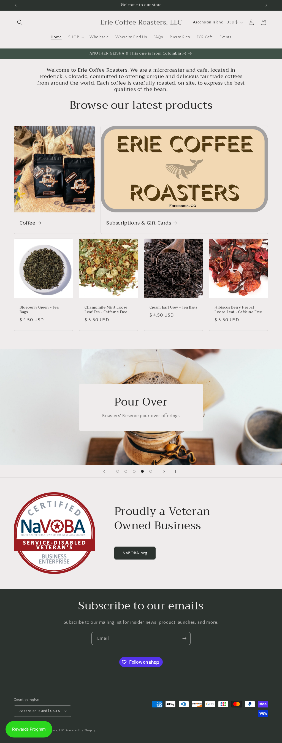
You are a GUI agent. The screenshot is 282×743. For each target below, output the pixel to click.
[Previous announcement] (16, 5)
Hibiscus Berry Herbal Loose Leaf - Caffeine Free (238, 310)
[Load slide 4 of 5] (142, 471)
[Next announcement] (266, 5)
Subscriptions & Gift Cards (138, 223)
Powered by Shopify (81, 730)
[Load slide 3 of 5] (134, 471)
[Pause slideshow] (178, 471)
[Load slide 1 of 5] (117, 471)
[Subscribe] (184, 638)
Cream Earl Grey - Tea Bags (173, 307)
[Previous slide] (104, 471)
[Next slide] (164, 471)
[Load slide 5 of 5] (151, 471)
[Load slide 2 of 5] (126, 471)
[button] (20, 22)
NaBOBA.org (135, 553)
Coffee (28, 223)
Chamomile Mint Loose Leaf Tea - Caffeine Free (106, 310)
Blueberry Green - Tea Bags (39, 310)
